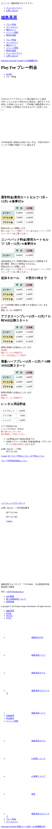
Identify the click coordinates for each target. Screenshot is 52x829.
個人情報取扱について (16, 599)
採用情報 (10, 602)
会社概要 (10, 596)
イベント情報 (12, 32)
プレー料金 (11, 24)
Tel (9, 456)
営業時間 (10, 716)
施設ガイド (11, 30)
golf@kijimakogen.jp (15, 592)
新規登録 (14, 461)
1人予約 (37, 456)
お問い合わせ (12, 11)
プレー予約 (20, 456)
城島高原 (9, 17)
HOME (9, 74)
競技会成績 (11, 35)
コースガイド (12, 27)
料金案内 (10, 718)
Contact (4, 456)
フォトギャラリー (14, 8)
